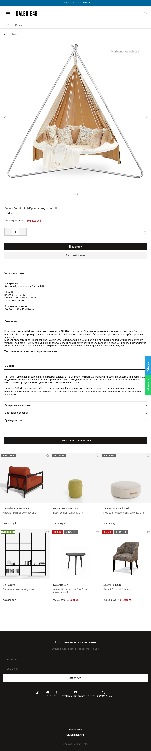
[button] (4, 118)
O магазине (75, 729)
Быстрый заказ (75, 255)
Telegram (148, 366)
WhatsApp (148, 385)
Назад (14, 34)
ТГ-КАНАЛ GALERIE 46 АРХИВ (75, 3)
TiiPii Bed (8, 213)
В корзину (75, 246)
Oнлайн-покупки (75, 734)
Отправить (75, 678)
